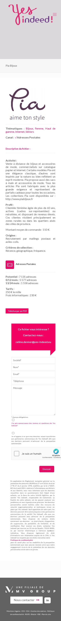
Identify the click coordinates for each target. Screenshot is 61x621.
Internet (20, 131)
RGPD (27, 614)
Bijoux (29, 128)
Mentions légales (13, 611)
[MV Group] (30, 591)
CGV (23, 611)
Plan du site (46, 614)
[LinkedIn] (47, 600)
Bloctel (33, 614)
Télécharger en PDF (17, 311)
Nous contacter (24, 600)
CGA (27, 611)
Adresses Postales (28, 137)
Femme (39, 128)
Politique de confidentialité (22, 540)
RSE (38, 614)
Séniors (30, 131)
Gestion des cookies (38, 611)
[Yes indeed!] (30, 14)
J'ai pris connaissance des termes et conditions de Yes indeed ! (33, 424)
